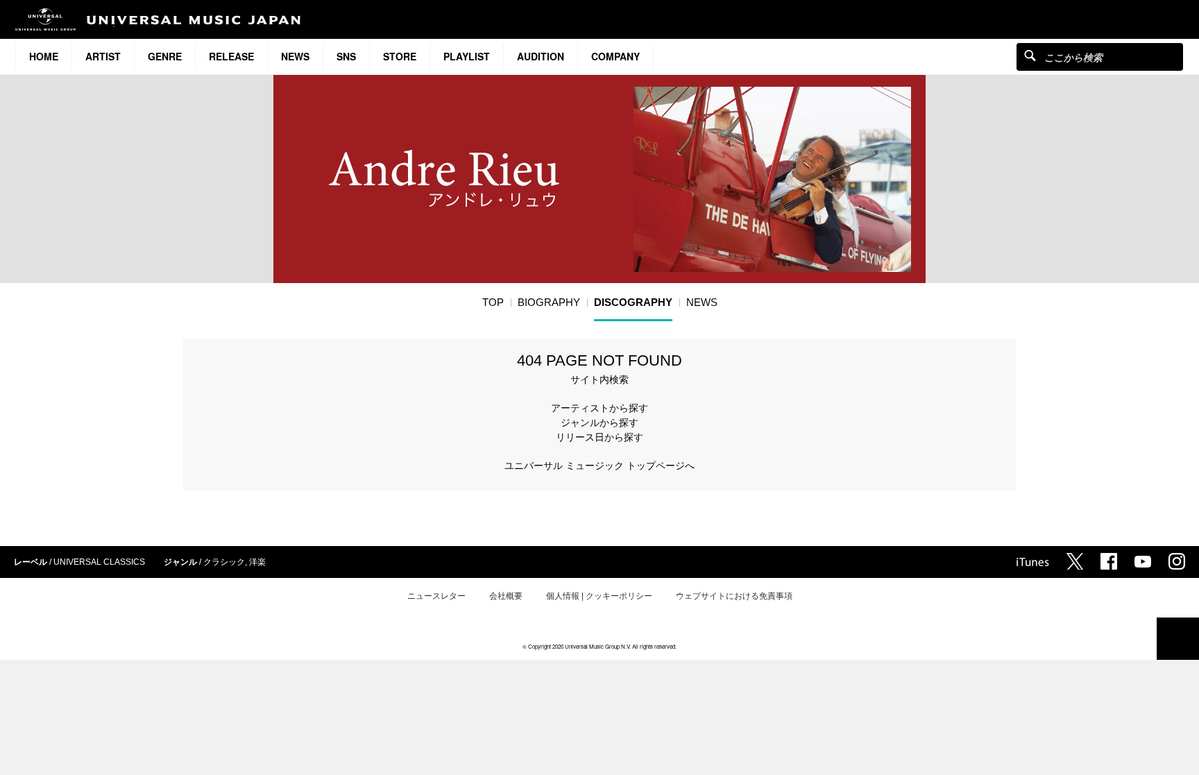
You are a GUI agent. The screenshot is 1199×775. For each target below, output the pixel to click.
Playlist (466, 56)
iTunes (1033, 562)
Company (615, 56)
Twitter (1074, 561)
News (295, 56)
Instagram (1176, 561)
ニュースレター (436, 596)
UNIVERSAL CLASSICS (99, 562)
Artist (103, 56)
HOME (43, 56)
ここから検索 (1030, 55)
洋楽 (257, 562)
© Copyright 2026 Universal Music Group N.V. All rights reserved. (599, 646)
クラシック (224, 562)
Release (231, 56)
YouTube (1142, 562)
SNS (346, 56)
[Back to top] (1178, 639)
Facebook (1108, 561)
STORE (399, 56)
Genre (165, 56)
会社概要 (505, 596)
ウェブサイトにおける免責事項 (734, 596)
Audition (540, 56)
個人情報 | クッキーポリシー (599, 596)
